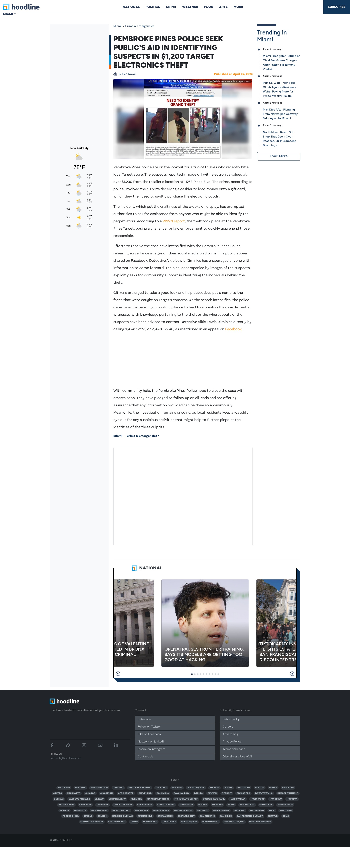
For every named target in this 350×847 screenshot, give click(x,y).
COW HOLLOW (181, 793)
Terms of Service (234, 749)
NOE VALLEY (141, 810)
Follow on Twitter (149, 726)
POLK (272, 810)
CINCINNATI (106, 793)
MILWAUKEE (266, 805)
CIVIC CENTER (125, 793)
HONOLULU (276, 799)
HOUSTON (292, 799)
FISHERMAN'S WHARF (186, 799)
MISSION (64, 810)
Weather (190, 7)
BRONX (273, 788)
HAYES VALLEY (238, 799)
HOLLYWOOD (258, 799)
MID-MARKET (247, 805)
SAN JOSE (80, 788)
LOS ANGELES (144, 805)
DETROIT (227, 793)
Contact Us (145, 756)
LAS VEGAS (102, 805)
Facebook (233, 329)
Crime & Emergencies (139, 26)
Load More (279, 156)
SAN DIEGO (226, 816)
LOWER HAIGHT (165, 805)
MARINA (202, 805)
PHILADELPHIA (221, 810)
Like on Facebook (149, 734)
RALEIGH (102, 816)
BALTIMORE (244, 788)
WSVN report (174, 221)
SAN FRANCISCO (99, 788)
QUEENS (87, 816)
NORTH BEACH (161, 810)
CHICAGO (90, 793)
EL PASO (99, 799)
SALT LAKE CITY (186, 816)
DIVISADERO (243, 793)
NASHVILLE (80, 810)
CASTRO (57, 793)
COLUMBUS (163, 793)
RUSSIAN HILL (145, 816)
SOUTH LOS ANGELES (91, 822)
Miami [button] (8, 14)
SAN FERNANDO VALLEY (250, 816)
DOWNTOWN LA (264, 793)
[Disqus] (183, 495)
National (131, 7)
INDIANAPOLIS (66, 805)
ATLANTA (214, 788)
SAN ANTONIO (207, 816)
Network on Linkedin (151, 741)
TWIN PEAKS (169, 822)
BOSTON (259, 788)
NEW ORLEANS (99, 810)
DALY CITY (161, 788)
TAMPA (134, 822)
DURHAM (59, 799)
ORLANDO (202, 810)
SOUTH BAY (64, 788)
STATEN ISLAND (116, 822)
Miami (117, 26)
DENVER (212, 793)
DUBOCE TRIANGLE (287, 793)
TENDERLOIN (150, 822)
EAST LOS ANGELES (79, 799)
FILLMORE (136, 799)
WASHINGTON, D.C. (234, 822)
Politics (152, 7)
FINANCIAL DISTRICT (158, 799)
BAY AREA (177, 788)
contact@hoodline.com (65, 758)
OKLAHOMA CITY (183, 810)
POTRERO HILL (71, 816)
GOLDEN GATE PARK (214, 799)
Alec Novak (127, 74)
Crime (171, 7)
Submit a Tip (231, 719)
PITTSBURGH (257, 810)
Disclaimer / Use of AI (237, 756)
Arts (223, 7)
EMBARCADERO (117, 799)
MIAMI (231, 805)
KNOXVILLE (85, 805)
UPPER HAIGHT (210, 822)
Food (208, 7)
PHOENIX (239, 810)
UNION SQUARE (189, 822)
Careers (228, 726)
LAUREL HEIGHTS (123, 805)
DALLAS (198, 793)
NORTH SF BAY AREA (140, 788)
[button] (118, 674)
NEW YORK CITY (121, 810)
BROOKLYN (288, 788)
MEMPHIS (217, 805)
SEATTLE (273, 816)
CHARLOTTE (73, 793)
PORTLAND (286, 810)
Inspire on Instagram (151, 749)
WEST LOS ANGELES (260, 822)
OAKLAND (118, 788)
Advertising (230, 734)
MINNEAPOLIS (285, 805)
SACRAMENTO (165, 816)
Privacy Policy (232, 741)
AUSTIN (228, 788)
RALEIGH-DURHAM (122, 816)
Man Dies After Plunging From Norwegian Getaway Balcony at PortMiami (280, 114)
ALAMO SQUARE (196, 788)
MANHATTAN (186, 805)
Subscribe (337, 7)
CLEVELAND (145, 793)
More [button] (238, 7)
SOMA (286, 816)
